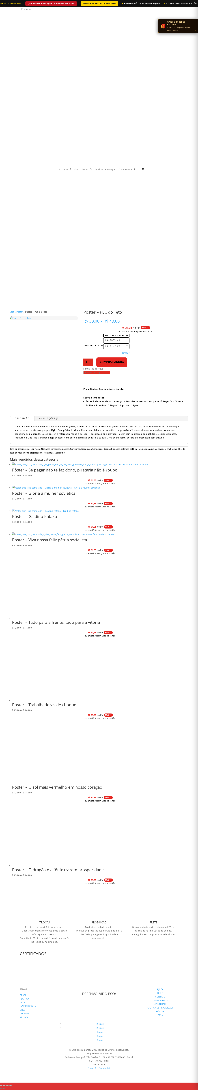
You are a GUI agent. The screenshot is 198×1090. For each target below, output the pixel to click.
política (18, 453)
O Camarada (125, 169)
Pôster (19, 311)
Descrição (22, 419)
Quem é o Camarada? (99, 1068)
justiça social (157, 449)
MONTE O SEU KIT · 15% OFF (99, 3)
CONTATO (160, 996)
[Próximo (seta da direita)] (4, 1088)
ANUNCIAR (160, 1003)
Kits (76, 169)
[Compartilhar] (7, 1085)
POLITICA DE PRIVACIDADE (160, 1007)
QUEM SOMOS (160, 1000)
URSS (22, 1009)
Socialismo (60, 453)
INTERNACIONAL (28, 1006)
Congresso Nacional (40, 449)
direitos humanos (112, 449)
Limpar (125, 353)
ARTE (22, 1002)
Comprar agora (112, 362)
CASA (160, 1015)
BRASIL (23, 995)
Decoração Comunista (92, 449)
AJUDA (160, 989)
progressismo (36, 453)
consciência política (60, 449)
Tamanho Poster (93, 346)
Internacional (144, 449)
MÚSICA (24, 1017)
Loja (12, 311)
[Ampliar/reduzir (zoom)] (1, 1085)
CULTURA (24, 1013)
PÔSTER (160, 1011)
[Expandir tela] (4, 1085)
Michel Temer (170, 449)
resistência (49, 453)
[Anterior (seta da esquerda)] (1, 1088)
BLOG (160, 992)
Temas (85, 169)
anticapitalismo (22, 449)
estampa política (129, 449)
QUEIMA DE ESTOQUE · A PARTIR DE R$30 (51, 3)
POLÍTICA (24, 998)
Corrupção (75, 449)
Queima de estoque (105, 169)
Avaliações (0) (49, 419)
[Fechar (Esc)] (10, 1085)
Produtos (63, 169)
